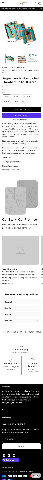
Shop (4, 410)
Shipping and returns (10, 170)
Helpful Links (6, 417)
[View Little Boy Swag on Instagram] (4, 455)
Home (4, 68)
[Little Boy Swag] (21, 3)
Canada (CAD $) (7, 467)
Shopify (30, 471)
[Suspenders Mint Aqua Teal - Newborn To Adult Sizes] (10, 59)
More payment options (21, 119)
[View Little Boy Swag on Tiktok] (9, 455)
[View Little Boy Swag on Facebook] (14, 455)
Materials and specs (10, 166)
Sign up (21, 446)
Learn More (7, 284)
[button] (34, 3)
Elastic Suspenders (16, 68)
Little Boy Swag (13, 471)
